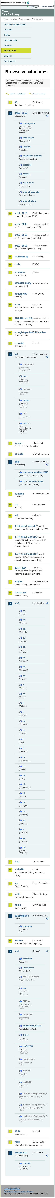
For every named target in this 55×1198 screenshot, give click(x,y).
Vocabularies (10, 51)
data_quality (27, 138)
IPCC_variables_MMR (27, 481)
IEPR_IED (20, 567)
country (26, 1163)
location (27, 147)
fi (23, 703)
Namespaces (10, 61)
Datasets (8, 29)
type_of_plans (27, 201)
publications (22, 915)
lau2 (17, 861)
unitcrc (26, 423)
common (20, 272)
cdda (17, 264)
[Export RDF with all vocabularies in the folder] (47, 116)
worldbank (21, 1152)
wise (17, 1142)
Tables (7, 35)
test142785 (27, 1046)
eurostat (19, 343)
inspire (18, 581)
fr (23, 712)
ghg (17, 461)
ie (24, 730)
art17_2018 (21, 245)
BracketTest (27, 968)
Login (32, 7)
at (24, 611)
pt (24, 802)
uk (24, 847)
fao (16, 354)
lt (23, 748)
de (24, 658)
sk (24, 838)
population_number (27, 156)
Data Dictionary (26, 19)
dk (24, 667)
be (24, 620)
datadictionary (23, 283)
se (24, 820)
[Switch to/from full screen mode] (37, 6)
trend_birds (27, 183)
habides (19, 493)
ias (16, 504)
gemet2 (19, 454)
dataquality (21, 293)
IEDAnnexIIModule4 (23, 554)
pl (24, 793)
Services (8, 56)
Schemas (8, 45)
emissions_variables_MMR (27, 472)
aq (16, 102)
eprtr (17, 304)
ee (24, 676)
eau (24, 988)
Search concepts (39, 94)
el (24, 685)
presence (27, 165)
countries (27, 926)
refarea (26, 400)
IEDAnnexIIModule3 (23, 537)
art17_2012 (21, 235)
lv (24, 766)
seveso (19, 940)
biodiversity (21, 256)
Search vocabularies (17, 94)
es (24, 694)
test (17, 951)
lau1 (17, 603)
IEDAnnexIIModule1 (23, 526)
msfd (17, 894)
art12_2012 (21, 113)
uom (17, 1131)
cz (24, 647)
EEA (16, 2)
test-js (26, 1035)
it (23, 739)
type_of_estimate (27, 192)
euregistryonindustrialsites (23, 332)
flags (25, 376)
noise (18, 905)
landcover (20, 592)
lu (24, 757)
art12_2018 (21, 213)
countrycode (27, 123)
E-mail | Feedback (12, 1188)
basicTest (27, 959)
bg (24, 629)
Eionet (15, 19)
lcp (16, 883)
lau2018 (19, 869)
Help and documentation (14, 24)
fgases (18, 443)
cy (24, 638)
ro (24, 811)
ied (16, 515)
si (24, 829)
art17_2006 (21, 224)
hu (24, 721)
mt (24, 775)
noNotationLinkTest (27, 1026)
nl (24, 784)
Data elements (10, 40)
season (26, 174)
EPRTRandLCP (23, 318)
